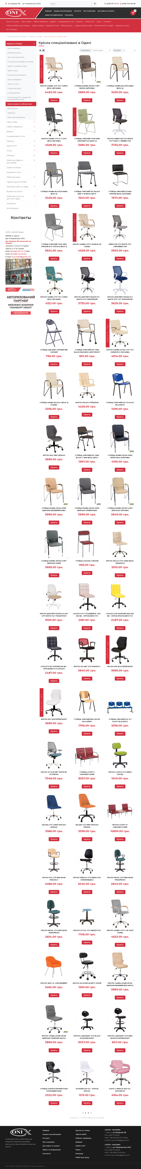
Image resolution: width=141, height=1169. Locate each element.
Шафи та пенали (38, 25)
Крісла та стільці (12, 21)
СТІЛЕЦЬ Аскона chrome (86, 561)
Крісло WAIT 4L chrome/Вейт (54, 983)
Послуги (77, 11)
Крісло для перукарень (16, 117)
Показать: (117, 50)
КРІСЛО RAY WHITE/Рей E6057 (54, 719)
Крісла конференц (14, 79)
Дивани (53, 21)
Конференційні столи (66, 21)
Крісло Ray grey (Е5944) (54, 455)
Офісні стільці (12, 70)
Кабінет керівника (40, 21)
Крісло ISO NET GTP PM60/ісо (87, 666)
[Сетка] (43, 50)
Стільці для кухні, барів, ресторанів (20, 62)
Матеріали (11, 203)
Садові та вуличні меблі (83, 25)
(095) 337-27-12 (113, 4)
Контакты (69, 15)
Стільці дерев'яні (13, 93)
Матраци (107, 21)
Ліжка (99, 21)
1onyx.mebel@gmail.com (120, 1155)
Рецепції (79, 21)
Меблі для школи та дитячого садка (15, 197)
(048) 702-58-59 (114, 1150)
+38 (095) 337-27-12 (17, 251)
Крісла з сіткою (13, 84)
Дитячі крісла (12, 108)
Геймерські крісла (14, 53)
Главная (48, 11)
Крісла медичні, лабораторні (19, 104)
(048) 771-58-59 (114, 1135)
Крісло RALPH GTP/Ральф (86, 403)
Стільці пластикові (14, 88)
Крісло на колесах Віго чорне (87, 983)
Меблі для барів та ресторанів (17, 25)
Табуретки (11, 113)
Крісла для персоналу (15, 57)
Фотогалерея (11, 29)
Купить (54, 100)
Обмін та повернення (54, 15)
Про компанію (89, 11)
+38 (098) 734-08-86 (17, 254)
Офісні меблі (26, 21)
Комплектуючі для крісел (16, 75)
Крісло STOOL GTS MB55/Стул (87, 930)
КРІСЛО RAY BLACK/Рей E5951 (120, 666)
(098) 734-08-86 (128, 4)
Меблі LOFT (89, 21)
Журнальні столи (52, 25)
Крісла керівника (13, 48)
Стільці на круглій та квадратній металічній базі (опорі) (19, 98)
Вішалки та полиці (122, 25)
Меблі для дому (66, 25)
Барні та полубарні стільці (17, 66)
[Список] (40, 50)
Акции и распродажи (63, 11)
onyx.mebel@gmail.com (21, 257)
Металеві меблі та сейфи (103, 25)
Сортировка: (85, 50)
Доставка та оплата (106, 11)
